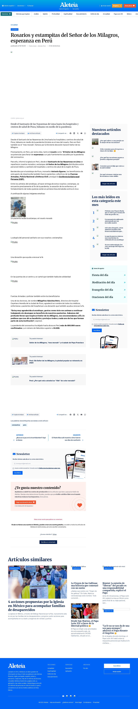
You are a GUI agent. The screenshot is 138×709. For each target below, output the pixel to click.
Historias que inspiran (23, 14)
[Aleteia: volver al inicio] (69, 5)
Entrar (55, 534)
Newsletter (68, 668)
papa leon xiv (77, 606)
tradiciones (76, 568)
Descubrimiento (81, 14)
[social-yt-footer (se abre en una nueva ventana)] (63, 696)
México (129, 14)
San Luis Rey (76, 9)
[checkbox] (13, 468)
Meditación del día (103, 282)
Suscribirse (117, 666)
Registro (116, 6)
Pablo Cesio (32, 46)
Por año (85, 668)
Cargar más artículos (108, 184)
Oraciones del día (102, 297)
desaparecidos (14, 568)
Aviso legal (78, 702)
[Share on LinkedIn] (74, 133)
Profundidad (56, 14)
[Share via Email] (81, 133)
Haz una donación (55, 702)
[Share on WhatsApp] (85, 133)
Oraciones (5, 14)
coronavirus (16, 425)
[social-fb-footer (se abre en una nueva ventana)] (67, 696)
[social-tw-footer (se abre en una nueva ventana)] (71, 696)
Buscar (31, 6)
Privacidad (96, 702)
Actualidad (106, 14)
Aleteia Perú (42, 46)
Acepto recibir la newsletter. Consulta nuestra (37, 468)
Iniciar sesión (107, 6)
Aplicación (68, 671)
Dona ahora (128, 6)
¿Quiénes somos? (67, 702)
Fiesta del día (100, 275)
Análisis (36, 14)
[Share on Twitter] (78, 133)
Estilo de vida (95, 14)
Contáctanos (87, 702)
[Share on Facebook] (70, 133)
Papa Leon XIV (118, 14)
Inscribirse (17, 473)
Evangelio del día (102, 289)
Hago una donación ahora (24, 502)
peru (24, 425)
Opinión (45, 14)
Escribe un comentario (48, 542)
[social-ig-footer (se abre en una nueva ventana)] (75, 696)
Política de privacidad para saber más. (49, 468)
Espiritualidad (68, 14)
